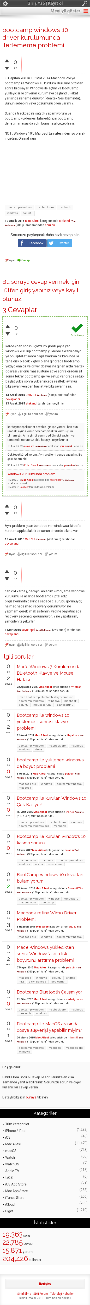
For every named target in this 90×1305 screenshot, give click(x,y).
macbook (65, 207)
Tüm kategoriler (17, 1124)
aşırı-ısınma (55, 864)
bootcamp (47, 902)
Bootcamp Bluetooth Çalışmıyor (49, 991)
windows (12, 213)
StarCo (70, 812)
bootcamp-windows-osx (34, 826)
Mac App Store (16, 1191)
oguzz (72, 926)
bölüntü (27, 213)
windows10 (71, 898)
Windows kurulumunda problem (31, 474)
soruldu (50, 225)
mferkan (76, 686)
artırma (70, 977)
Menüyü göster (65, 10)
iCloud (10, 1204)
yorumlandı (66, 446)
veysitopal (55, 480)
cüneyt (25, 487)
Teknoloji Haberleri (62, 1293)
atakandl (65, 221)
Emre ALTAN (76, 888)
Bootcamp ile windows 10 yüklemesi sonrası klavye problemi (43, 722)
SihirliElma (24, 1293)
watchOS (12, 1164)
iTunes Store (14, 1198)
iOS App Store (16, 1184)
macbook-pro (45, 207)
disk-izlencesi (38, 981)
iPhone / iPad (15, 1131)
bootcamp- (58, 981)
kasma (39, 864)
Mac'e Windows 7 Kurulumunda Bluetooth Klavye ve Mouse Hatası (48, 673)
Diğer (9, 1211)
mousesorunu (42, 704)
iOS (8, 1137)
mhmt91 (73, 1037)
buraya (31, 1097)
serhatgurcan (74, 999)
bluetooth (25, 1013)
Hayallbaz (73, 735)
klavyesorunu (64, 704)
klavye (38, 749)
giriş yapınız (35, 290)
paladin (69, 773)
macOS (11, 1151)
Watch (10, 1157)
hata (21, 981)
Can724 (31, 395)
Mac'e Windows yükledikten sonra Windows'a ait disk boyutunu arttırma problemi (45, 954)
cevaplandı (13, 399)
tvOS (9, 1177)
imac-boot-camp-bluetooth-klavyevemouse (46, 697)
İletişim (45, 1284)
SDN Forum (40, 1293)
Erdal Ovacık (31, 465)
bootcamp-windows (19, 207)
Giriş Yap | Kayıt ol (45, 3)
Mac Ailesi (32, 221)
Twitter (63, 243)
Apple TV (12, 1171)
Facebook (36, 243)
